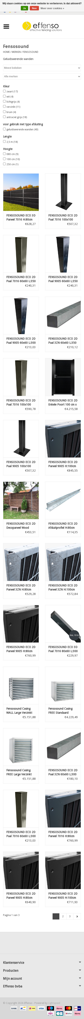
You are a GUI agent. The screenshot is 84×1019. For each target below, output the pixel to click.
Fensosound (30, 52)
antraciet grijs (17, 117)
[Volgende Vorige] (77, 916)
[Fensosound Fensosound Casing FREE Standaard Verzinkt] (63, 685)
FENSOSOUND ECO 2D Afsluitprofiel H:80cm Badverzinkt (62, 526)
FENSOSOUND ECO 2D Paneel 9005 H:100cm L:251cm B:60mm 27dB (63, 464)
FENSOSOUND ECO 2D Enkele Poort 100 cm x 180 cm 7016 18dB (62, 402)
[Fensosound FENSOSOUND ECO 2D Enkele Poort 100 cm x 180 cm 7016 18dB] (63, 377)
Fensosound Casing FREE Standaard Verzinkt (60, 711)
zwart (12, 91)
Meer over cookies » (52, 8)
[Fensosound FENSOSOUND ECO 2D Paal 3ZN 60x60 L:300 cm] (63, 747)
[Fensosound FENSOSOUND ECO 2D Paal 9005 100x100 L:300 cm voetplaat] (21, 438)
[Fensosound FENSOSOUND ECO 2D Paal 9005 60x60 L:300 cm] (21, 315)
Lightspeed (54, 1003)
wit (10, 96)
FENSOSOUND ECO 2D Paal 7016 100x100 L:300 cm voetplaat (62, 218)
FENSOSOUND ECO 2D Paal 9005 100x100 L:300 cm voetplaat (20, 464)
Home (6, 52)
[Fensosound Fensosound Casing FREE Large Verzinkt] (21, 747)
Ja (24, 8)
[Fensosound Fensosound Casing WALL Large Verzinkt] (21, 685)
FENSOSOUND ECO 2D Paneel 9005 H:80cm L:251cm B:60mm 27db (20, 649)
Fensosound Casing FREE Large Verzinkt (19, 772)
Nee (34, 8)
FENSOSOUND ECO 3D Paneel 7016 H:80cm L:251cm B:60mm (20, 218)
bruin (11, 112)
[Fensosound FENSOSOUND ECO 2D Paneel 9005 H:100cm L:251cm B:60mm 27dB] (63, 438)
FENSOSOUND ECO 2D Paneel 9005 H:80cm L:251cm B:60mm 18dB (21, 896)
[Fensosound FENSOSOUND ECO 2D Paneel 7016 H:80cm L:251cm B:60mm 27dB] (63, 808)
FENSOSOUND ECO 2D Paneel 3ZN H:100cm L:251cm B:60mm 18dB (63, 587)
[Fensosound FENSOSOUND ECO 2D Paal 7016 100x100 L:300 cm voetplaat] (63, 192)
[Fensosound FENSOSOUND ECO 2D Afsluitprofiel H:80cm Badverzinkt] (63, 500)
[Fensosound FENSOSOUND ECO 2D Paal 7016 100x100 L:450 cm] (21, 377)
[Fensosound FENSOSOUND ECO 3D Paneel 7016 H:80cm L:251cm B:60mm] (21, 192)
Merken (16, 52)
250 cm (12, 164)
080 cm (12, 154)
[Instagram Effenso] (56, 944)
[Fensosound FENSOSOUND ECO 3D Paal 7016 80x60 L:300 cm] (63, 623)
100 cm (13, 159)
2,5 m (12, 142)
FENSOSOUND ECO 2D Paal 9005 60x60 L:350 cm (63, 279)
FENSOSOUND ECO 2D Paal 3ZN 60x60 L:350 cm (62, 341)
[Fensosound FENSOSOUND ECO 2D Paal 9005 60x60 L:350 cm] (63, 253)
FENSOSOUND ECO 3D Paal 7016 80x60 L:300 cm (63, 649)
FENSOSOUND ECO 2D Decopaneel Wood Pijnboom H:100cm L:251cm (20, 526)
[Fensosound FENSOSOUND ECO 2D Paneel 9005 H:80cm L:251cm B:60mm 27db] (21, 623)
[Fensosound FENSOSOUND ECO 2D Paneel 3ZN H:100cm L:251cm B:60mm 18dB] (63, 562)
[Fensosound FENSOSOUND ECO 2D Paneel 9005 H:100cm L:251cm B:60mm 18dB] (63, 870)
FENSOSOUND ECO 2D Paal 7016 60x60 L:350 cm (21, 279)
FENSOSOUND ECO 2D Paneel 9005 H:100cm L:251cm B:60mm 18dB (63, 896)
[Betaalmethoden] (13, 1008)
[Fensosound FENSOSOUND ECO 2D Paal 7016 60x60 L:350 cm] (21, 253)
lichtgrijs (13, 101)
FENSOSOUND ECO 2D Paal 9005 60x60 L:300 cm (21, 341)
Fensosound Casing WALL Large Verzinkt (19, 710)
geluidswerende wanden (22, 129)
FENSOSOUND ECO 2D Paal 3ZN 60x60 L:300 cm (62, 772)
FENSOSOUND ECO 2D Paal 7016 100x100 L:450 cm (20, 402)
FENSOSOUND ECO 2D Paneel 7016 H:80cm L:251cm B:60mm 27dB (63, 834)
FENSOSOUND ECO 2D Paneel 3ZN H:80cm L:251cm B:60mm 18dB (21, 587)
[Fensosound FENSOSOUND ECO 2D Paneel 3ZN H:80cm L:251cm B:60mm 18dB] (21, 562)
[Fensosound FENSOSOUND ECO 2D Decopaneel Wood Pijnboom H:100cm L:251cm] (21, 500)
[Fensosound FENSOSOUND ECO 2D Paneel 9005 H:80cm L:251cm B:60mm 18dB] (21, 870)
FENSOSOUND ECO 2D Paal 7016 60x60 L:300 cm (21, 834)
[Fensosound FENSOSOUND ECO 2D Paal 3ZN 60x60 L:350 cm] (63, 315)
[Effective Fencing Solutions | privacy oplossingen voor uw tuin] (48, 26)
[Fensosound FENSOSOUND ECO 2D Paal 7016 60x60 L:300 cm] (21, 808)
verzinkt (13, 106)
